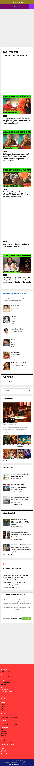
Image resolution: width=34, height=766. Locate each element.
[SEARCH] (29, 390)
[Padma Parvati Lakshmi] (6, 369)
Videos (4, 115)
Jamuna (13, 316)
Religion (3, 735)
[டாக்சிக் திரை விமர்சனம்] (10, 439)
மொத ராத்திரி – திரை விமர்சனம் (8, 459)
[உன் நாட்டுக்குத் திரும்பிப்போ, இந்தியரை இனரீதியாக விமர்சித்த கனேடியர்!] (6, 525)
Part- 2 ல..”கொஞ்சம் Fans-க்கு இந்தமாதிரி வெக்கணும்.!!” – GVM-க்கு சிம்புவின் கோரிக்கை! (16, 194)
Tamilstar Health (5, 682)
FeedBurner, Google (16, 618)
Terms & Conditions (16, 764)
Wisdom (3, 710)
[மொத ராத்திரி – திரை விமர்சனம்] (10, 453)
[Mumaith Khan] (6, 358)
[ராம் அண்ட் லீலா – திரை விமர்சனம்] (24, 439)
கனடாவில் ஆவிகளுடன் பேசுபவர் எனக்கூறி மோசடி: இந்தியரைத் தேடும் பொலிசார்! (21, 534)
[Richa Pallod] (6, 311)
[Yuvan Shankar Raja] (6, 335)
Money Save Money (6, 677)
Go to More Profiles (8, 382)
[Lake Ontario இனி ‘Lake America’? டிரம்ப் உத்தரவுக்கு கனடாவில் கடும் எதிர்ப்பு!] (6, 490)
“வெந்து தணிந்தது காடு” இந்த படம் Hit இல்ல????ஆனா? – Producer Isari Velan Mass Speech (17, 121)
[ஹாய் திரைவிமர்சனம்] (17, 412)
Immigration (4, 704)
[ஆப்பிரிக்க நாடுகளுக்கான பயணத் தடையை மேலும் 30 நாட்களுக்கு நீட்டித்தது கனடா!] (6, 503)
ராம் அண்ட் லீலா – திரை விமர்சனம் (23, 445)
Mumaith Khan (15, 352)
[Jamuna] (6, 322)
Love (2, 708)
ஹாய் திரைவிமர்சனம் (11, 422)
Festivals (3, 731)
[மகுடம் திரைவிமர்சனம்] (24, 453)
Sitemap (24, 764)
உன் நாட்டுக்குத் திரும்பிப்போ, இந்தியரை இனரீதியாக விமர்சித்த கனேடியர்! (20, 522)
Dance (2, 729)
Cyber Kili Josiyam (6, 671)
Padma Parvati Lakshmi (18, 363)
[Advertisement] (17, 28)
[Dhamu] (6, 346)
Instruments (4, 706)
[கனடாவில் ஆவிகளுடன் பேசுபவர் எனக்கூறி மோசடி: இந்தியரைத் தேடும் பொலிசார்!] (6, 538)
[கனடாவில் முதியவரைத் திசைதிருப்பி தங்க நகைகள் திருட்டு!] (6, 480)
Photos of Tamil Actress (8, 743)
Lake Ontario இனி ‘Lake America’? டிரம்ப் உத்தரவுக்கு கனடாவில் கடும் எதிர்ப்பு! (19, 487)
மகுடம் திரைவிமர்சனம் (23, 459)
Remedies (3, 684)
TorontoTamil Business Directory (10, 717)
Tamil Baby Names (6, 741)
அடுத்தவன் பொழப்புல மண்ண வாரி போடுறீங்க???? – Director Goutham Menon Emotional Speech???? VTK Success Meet (16, 157)
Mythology (4, 733)
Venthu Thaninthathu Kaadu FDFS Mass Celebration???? (16, 245)
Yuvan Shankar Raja (17, 329)
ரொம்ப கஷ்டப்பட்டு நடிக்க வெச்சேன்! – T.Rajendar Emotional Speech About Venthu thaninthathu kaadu (17, 280)
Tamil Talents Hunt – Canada (9, 724)
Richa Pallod (15, 305)
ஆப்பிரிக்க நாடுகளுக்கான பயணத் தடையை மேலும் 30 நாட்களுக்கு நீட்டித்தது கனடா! (20, 500)
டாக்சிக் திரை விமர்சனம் (9, 445)
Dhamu (13, 340)
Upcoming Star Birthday (12, 568)
